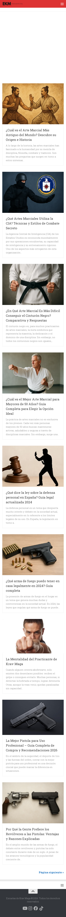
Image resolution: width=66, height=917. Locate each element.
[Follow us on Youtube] (25, 908)
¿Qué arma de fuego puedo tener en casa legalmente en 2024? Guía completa (33, 586)
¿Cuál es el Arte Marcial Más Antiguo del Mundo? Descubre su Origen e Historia (31, 135)
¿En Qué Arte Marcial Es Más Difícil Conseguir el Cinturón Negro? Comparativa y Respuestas (33, 315)
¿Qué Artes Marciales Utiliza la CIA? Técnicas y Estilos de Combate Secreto (32, 223)
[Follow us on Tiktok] (41, 908)
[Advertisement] (33, 48)
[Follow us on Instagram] (30, 908)
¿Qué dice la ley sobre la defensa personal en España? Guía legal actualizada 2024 (30, 497)
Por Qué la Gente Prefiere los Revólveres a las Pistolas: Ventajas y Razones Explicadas (32, 834)
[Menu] (62, 4)
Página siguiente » (51, 872)
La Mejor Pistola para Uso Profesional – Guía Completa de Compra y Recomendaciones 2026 (31, 745)
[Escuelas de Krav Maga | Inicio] (16, 3)
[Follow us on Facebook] (36, 908)
